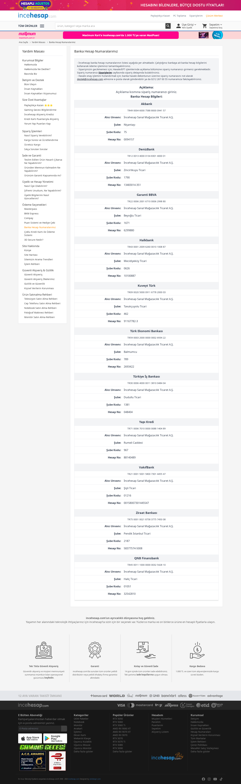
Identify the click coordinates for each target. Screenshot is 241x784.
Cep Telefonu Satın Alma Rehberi (42, 303)
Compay (28, 218)
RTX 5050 (118, 718)
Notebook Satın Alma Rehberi (40, 307)
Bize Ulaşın (30, 84)
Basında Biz (30, 73)
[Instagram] (209, 779)
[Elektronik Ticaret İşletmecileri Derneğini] (202, 705)
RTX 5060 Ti (119, 725)
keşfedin (49, 677)
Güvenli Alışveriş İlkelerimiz (39, 279)
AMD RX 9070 (120, 735)
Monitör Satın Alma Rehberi (39, 317)
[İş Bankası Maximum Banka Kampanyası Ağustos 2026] (120, 35)
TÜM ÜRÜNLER (27, 26)
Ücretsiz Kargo (32, 144)
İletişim (195, 718)
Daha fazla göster (83, 751)
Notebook (79, 721)
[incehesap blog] (168, 747)
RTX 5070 (118, 738)
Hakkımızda (30, 64)
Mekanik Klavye (82, 738)
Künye (27, 250)
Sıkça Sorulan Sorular (36, 149)
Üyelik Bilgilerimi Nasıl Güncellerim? (36, 197)
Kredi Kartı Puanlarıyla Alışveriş (41, 119)
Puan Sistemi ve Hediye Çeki (39, 222)
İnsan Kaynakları (33, 88)
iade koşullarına (145, 674)
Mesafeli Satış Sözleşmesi (205, 748)
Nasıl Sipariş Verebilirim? (38, 135)
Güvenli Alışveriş (33, 274)
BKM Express (31, 213)
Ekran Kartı (80, 735)
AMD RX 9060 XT (122, 728)
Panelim (156, 721)
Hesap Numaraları (201, 731)
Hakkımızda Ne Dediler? (37, 69)
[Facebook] (203, 779)
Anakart (78, 728)
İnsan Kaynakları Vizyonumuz (40, 93)
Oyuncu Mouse (82, 744)
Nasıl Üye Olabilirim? (35, 185)
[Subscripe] (64, 729)
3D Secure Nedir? (33, 239)
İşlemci (78, 731)
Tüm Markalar (198, 738)
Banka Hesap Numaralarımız (40, 227)
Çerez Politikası (199, 744)
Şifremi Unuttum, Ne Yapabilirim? (42, 190)
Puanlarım (157, 725)
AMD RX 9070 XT (122, 731)
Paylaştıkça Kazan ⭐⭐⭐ (38, 105)
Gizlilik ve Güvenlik (34, 283)
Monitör (78, 725)
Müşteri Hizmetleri (162, 718)
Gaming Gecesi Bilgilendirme (40, 109)
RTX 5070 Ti (119, 741)
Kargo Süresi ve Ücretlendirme (41, 140)
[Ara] (168, 26)
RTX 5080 (118, 744)
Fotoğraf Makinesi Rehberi (38, 312)
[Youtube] (215, 779)
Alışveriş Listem (160, 731)
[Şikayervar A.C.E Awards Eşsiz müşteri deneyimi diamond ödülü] (33, 761)
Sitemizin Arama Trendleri (38, 259)
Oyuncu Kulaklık (82, 741)
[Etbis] (57, 761)
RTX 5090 (118, 748)
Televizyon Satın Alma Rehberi (40, 298)
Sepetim (156, 728)
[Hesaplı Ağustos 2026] (120, 5)
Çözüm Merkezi (214, 15)
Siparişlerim (196, 15)
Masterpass (30, 208)
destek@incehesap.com (90, 79)
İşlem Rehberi (32, 264)
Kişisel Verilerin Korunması (39, 288)
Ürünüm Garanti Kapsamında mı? (42, 175)
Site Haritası (31, 254)
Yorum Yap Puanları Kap (37, 123)
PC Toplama (179, 15)
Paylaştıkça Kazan (160, 15)
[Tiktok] (221, 779)
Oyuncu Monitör (83, 748)
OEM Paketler (81, 718)
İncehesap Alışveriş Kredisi (39, 114)
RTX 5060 (118, 721)
